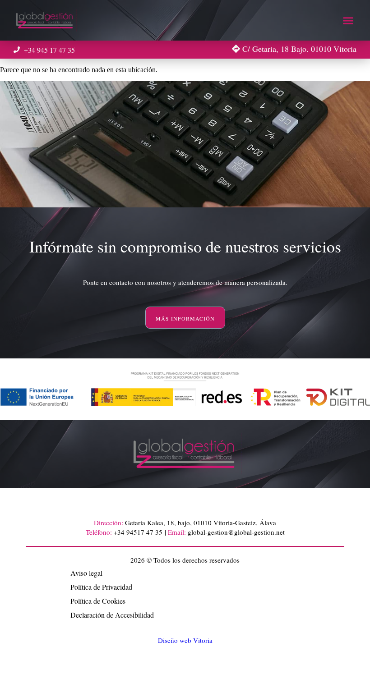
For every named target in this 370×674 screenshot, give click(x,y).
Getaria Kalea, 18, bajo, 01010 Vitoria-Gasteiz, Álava (200, 522)
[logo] (45, 20)
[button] (348, 20)
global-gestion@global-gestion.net (236, 531)
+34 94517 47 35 (138, 531)
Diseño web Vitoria (185, 640)
